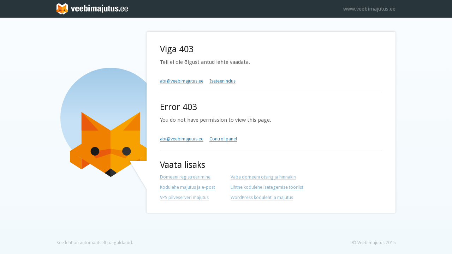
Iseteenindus (222, 81)
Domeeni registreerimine (185, 177)
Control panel (223, 138)
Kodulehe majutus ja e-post (187, 187)
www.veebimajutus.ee (369, 9)
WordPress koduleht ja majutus (262, 197)
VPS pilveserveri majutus (184, 197)
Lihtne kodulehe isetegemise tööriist (267, 187)
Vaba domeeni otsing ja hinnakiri (263, 177)
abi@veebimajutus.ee (181, 81)
